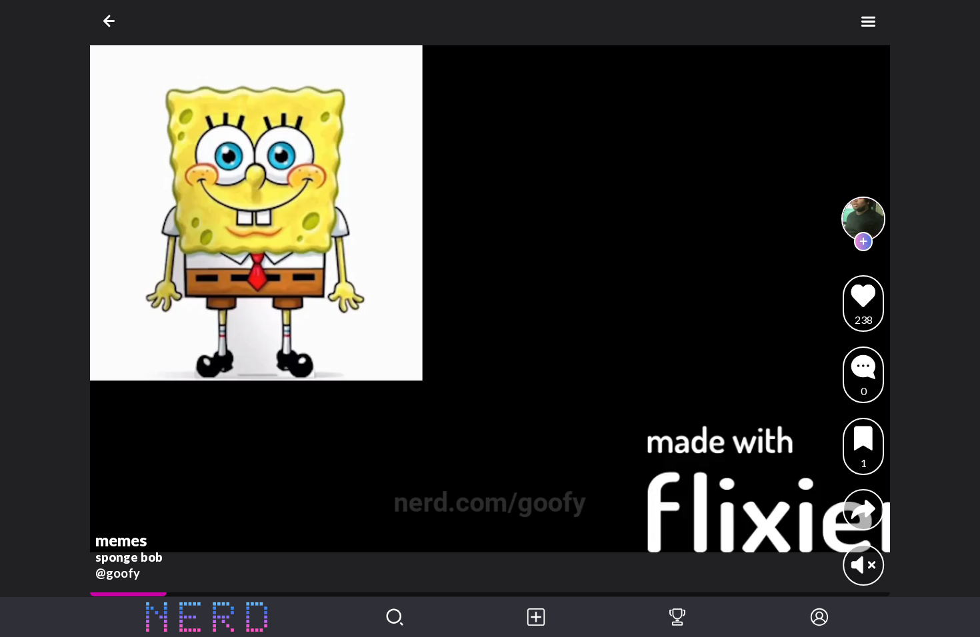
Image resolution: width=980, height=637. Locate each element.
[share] (863, 509)
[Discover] (394, 617)
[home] (207, 617)
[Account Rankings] (677, 617)
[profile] (863, 219)
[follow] (863, 241)
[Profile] (819, 617)
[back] (111, 21)
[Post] (536, 617)
